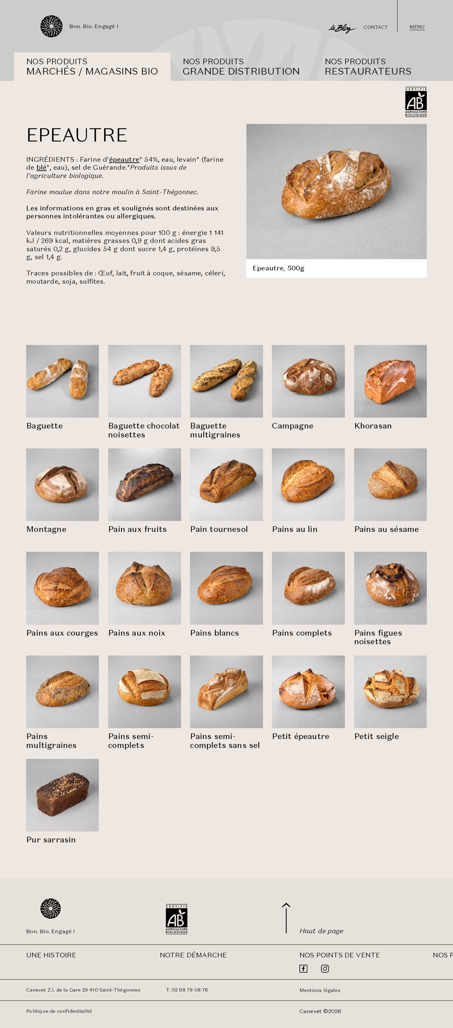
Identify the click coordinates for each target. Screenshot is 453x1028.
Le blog (332, 26)
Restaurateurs (368, 71)
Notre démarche (193, 955)
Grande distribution (241, 71)
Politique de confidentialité (59, 1011)
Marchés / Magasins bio (92, 71)
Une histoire (51, 955)
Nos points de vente (339, 955)
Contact (376, 27)
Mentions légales (319, 990)
